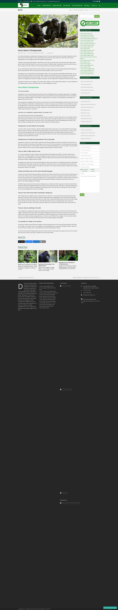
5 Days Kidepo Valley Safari (86, 52)
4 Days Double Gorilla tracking (87, 45)
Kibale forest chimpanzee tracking (27, 264)
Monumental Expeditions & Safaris (36, 53)
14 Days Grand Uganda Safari (87, 73)
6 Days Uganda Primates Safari (87, 60)
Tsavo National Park (85, 93)
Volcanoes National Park (86, 130)
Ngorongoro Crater (85, 113)
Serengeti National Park (86, 118)
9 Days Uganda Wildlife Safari (86, 65)
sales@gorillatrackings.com (54, 1)
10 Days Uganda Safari (85, 67)
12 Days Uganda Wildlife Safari (87, 70)
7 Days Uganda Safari (85, 62)
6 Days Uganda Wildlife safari (86, 55)
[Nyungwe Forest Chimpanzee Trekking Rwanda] (68, 255)
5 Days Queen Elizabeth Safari (87, 53)
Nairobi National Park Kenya (87, 90)
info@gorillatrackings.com (89, 295)
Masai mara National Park (87, 81)
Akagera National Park (86, 138)
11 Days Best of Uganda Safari (87, 68)
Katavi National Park (85, 101)
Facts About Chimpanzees (78, 10)
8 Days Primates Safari (85, 63)
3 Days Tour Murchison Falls (86, 42)
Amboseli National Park (86, 84)
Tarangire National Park (86, 121)
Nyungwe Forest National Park (88, 132)
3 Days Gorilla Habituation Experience (89, 38)
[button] (99, 5)
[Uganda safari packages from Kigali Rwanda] (47, 256)
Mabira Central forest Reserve (26, 277)
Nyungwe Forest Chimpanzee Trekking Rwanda (67, 263)
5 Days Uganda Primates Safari (87, 50)
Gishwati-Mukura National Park (88, 135)
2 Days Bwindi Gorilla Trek (86, 33)
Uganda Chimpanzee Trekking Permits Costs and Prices (86, 277)
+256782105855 (87, 290)
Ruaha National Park (85, 110)
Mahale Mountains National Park (88, 104)
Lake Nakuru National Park (87, 87)
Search (97, 16)
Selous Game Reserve (86, 115)
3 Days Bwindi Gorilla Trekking (87, 37)
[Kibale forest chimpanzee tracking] (27, 256)
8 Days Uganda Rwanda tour (86, 72)
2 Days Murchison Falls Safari (86, 35)
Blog (86, 10)
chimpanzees (50, 53)
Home (70, 10)
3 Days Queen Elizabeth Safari (87, 40)
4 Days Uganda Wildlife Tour (86, 47)
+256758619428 (87, 292)
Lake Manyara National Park (87, 107)
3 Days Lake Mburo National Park (87, 43)
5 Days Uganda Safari (85, 48)
